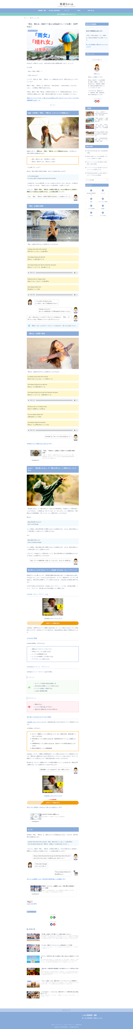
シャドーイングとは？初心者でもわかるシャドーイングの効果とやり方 (97, 168)
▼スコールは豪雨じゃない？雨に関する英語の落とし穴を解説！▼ (45, 879)
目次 (51, 105)
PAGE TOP (67, 1010)
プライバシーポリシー (69, 1024)
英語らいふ (97, 73)
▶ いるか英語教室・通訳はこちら (91, 1018)
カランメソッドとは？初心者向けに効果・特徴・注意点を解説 (97, 163)
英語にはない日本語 (32, 911)
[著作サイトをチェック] (51, 924)
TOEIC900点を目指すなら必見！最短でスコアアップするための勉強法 (97, 174)
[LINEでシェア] (51, 917)
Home (53, 1024)
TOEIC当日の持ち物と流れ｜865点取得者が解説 (97, 151)
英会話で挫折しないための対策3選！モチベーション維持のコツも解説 (97, 157)
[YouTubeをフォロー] (54, 924)
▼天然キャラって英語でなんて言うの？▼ (38, 443)
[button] (54, 917)
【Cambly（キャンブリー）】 (52, 618)
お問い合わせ (79, 1024)
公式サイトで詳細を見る (53, 623)
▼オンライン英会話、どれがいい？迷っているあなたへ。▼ (43, 807)
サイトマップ (59, 1024)
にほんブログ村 (31, 903)
